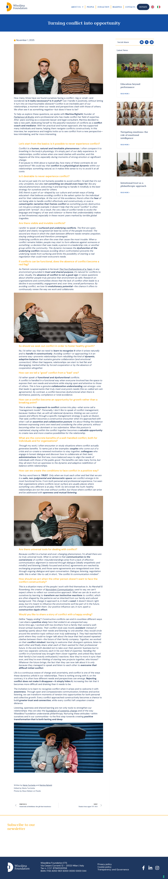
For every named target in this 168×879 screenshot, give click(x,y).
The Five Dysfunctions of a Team (75, 269)
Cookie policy (104, 866)
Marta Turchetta (29, 785)
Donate (143, 7)
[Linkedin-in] (150, 868)
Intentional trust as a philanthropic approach (133, 184)
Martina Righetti (46, 785)
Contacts (130, 7)
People (90, 7)
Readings (117, 7)
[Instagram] (157, 868)
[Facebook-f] (143, 868)
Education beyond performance (130, 86)
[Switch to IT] (159, 7)
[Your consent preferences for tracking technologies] (163, 876)
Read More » (125, 94)
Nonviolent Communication (59, 589)
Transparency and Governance (113, 869)
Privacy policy (105, 864)
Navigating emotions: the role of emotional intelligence (134, 135)
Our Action (103, 7)
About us (76, 7)
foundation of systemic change (61, 710)
